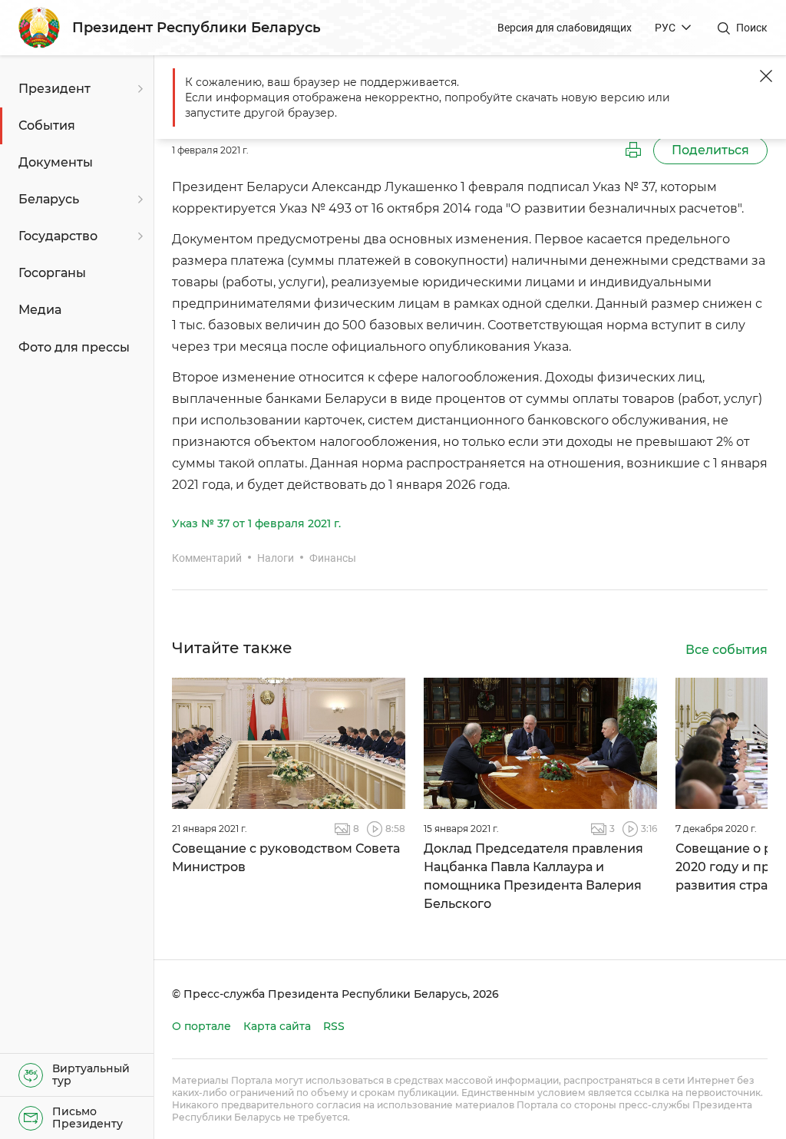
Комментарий (207, 558)
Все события (726, 649)
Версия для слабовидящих (564, 27)
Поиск (752, 27)
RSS (334, 1026)
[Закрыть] (766, 76)
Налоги (275, 558)
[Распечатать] (633, 150)
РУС (665, 27)
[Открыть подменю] (138, 89)
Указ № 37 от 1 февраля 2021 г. (256, 523)
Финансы (332, 558)
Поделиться (710, 150)
